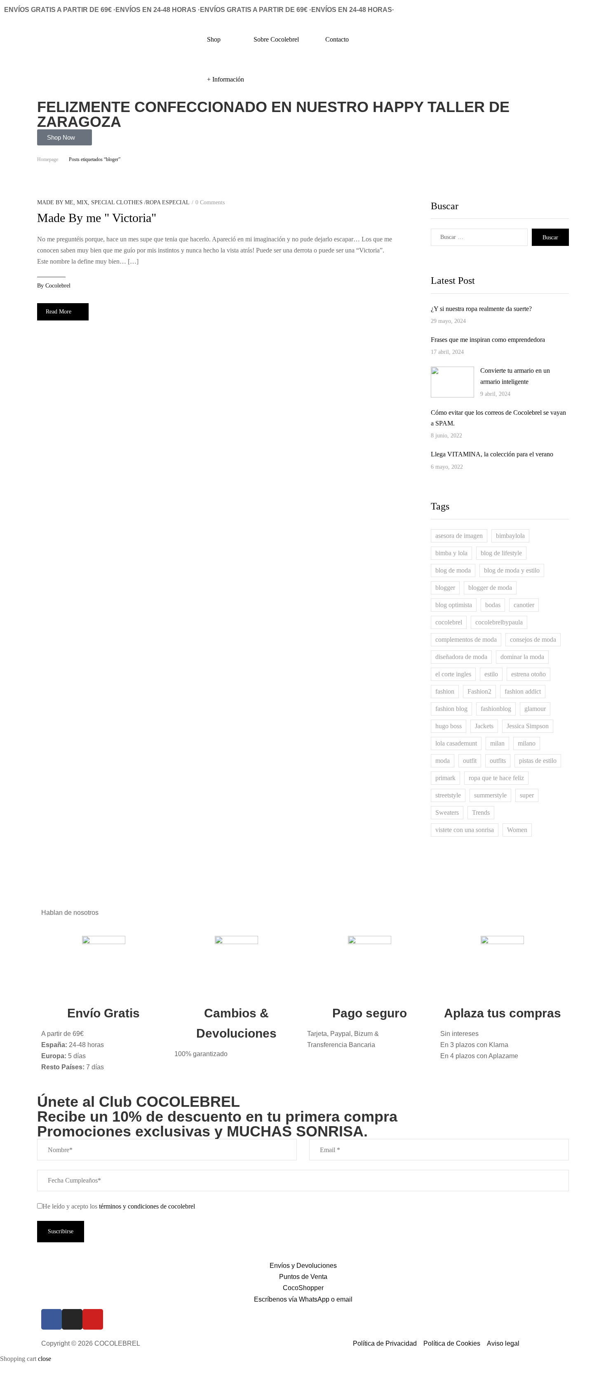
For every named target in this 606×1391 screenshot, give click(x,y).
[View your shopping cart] (602, 23)
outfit (470, 760)
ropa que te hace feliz (496, 777)
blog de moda (453, 570)
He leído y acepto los (118, 1206)
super (527, 795)
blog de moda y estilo (512, 570)
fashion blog (451, 708)
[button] (64, 137)
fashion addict (523, 691)
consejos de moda (533, 639)
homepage (47, 159)
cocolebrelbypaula (499, 622)
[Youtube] (92, 1319)
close (44, 1358)
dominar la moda (522, 656)
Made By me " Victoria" (96, 217)
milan (497, 743)
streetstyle (448, 795)
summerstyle (490, 795)
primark (445, 777)
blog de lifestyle (501, 552)
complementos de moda (466, 639)
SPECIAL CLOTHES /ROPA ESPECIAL (140, 202)
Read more (58, 312)
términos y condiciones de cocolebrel (147, 1206)
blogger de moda (490, 587)
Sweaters (447, 812)
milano (527, 743)
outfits (498, 760)
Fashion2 (479, 691)
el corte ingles (453, 674)
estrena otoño (528, 674)
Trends (481, 812)
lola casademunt (456, 743)
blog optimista (453, 604)
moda (442, 760)
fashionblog (496, 708)
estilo (491, 674)
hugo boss (448, 725)
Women (517, 829)
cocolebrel (57, 286)
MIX (82, 202)
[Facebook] (51, 1319)
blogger (445, 587)
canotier (524, 604)
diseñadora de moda (461, 656)
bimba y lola (451, 552)
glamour (535, 708)
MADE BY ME (55, 202)
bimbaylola (510, 535)
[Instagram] (72, 1319)
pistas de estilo (538, 760)
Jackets (484, 725)
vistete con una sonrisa (464, 829)
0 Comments (210, 202)
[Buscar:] (479, 237)
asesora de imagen (459, 535)
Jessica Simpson (528, 725)
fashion (444, 691)
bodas (492, 604)
